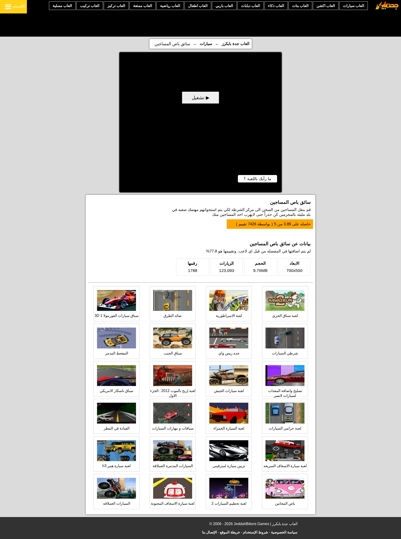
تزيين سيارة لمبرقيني (229, 466)
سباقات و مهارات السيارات (173, 428)
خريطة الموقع (230, 532)
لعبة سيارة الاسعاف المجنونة (172, 503)
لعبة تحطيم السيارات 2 (228, 503)
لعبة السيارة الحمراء (228, 428)
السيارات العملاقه (116, 503)
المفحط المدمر (116, 353)
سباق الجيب (173, 353)
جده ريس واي (228, 353)
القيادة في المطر (116, 428)
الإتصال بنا (209, 532)
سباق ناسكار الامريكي (116, 391)
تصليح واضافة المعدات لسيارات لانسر (285, 393)
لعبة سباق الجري (285, 316)
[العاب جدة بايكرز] (387, 9)
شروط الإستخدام (255, 532)
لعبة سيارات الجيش (229, 391)
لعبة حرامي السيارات (285, 428)
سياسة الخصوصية (284, 532)
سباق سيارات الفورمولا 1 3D (116, 316)
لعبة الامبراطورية (229, 316)
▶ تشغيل (200, 97)
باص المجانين (285, 503)
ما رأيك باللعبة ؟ (257, 178)
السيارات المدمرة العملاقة (173, 466)
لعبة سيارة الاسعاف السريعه (285, 466)
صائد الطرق (173, 316)
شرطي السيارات (285, 353)
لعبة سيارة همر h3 (116, 466)
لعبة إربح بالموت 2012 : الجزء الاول (172, 393)
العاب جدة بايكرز (235, 43)
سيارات (206, 43)
